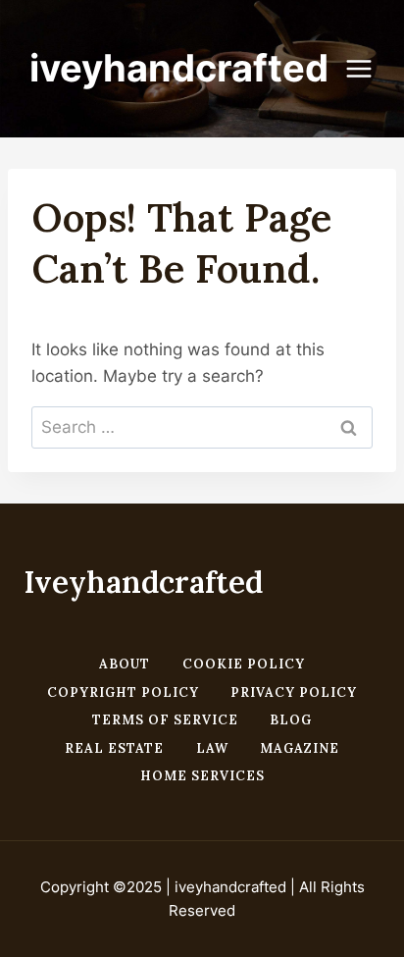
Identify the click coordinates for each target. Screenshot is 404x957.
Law (212, 748)
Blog (291, 720)
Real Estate (114, 748)
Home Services (202, 776)
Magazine (299, 748)
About (124, 664)
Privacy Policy (293, 692)
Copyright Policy (123, 692)
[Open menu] (368, 68)
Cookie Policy (243, 664)
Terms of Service (165, 720)
